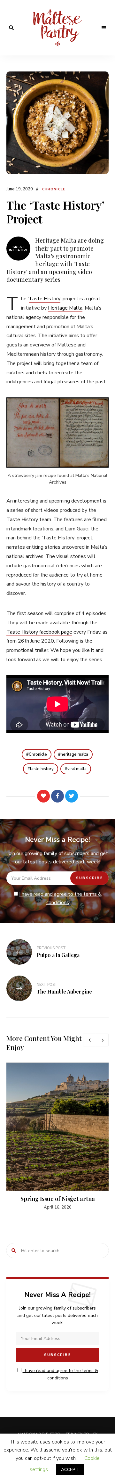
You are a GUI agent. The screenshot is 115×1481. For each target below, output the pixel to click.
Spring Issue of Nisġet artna (57, 1198)
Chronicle (53, 189)
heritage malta (74, 754)
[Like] (43, 796)
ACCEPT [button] (70, 1470)
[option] (57, 1136)
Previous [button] (89, 1040)
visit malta (77, 769)
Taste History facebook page (39, 632)
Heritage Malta (65, 308)
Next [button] (102, 1040)
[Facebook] (57, 796)
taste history (42, 769)
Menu (103, 27)
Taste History (44, 298)
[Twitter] (71, 796)
